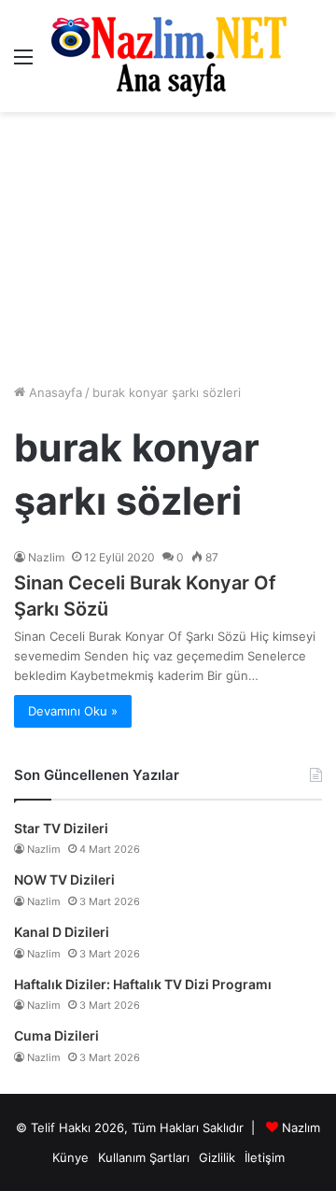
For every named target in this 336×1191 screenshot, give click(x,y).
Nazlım (301, 1127)
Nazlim (46, 557)
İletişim (265, 1157)
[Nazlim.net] (168, 56)
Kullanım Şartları (143, 1157)
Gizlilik (217, 1157)
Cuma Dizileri (56, 1035)
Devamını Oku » (73, 710)
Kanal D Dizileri (61, 932)
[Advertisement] (168, 247)
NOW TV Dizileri (64, 879)
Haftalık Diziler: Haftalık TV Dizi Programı (143, 984)
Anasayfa (53, 392)
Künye (70, 1157)
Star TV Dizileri (61, 828)
